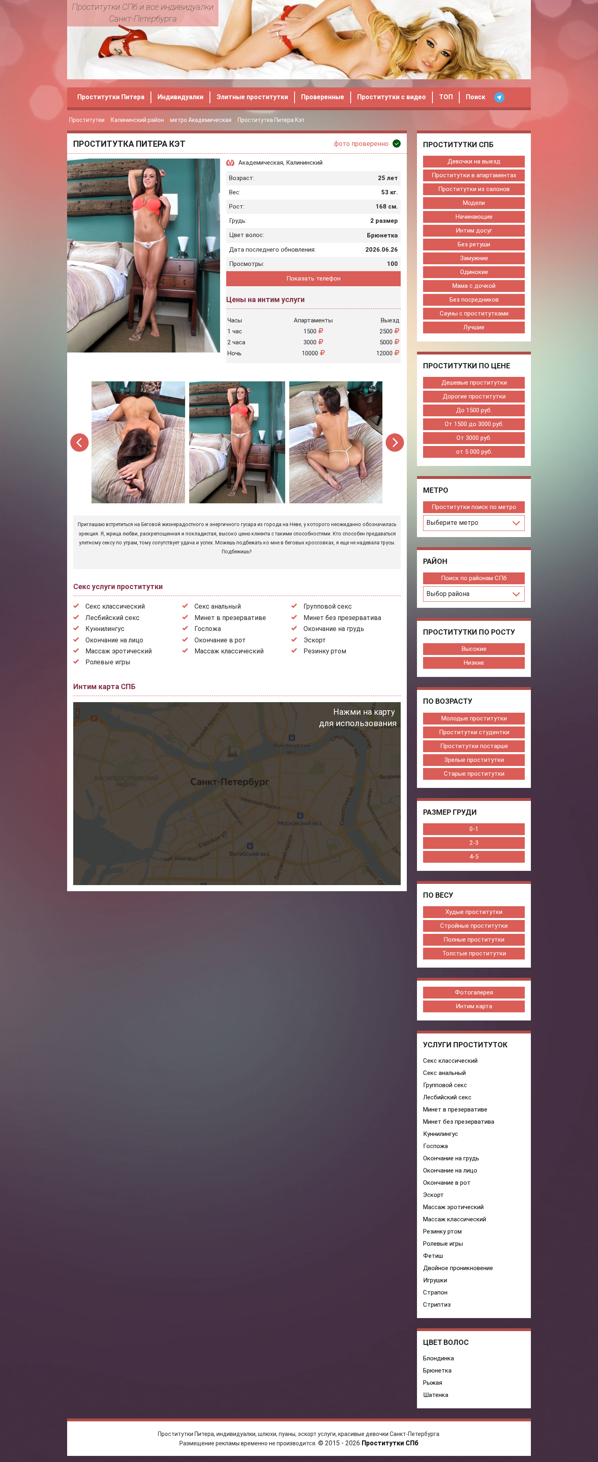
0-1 (473, 829)
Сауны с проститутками (474, 313)
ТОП (446, 97)
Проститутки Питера (110, 97)
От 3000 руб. (473, 438)
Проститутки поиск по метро (474, 507)
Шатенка (435, 1395)
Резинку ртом (324, 651)
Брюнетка (437, 1370)
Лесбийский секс (112, 618)
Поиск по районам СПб (474, 578)
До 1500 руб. (474, 410)
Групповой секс (327, 606)
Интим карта (474, 1006)
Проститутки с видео (391, 97)
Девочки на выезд (473, 161)
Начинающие (474, 216)
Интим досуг (474, 230)
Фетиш (433, 1256)
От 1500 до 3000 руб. (474, 424)
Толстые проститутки (474, 953)
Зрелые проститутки (474, 760)
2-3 (473, 842)
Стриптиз (437, 1304)
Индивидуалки (180, 97)
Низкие (474, 662)
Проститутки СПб (390, 1443)
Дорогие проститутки (474, 396)
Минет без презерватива (342, 618)
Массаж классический (229, 651)
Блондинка (438, 1358)
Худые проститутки (473, 912)
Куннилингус (104, 629)
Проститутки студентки (474, 732)
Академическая (260, 162)
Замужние (474, 258)
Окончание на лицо (114, 640)
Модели (474, 203)
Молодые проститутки (474, 718)
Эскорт (314, 640)
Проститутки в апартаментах (474, 175)
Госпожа (207, 629)
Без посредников (474, 299)
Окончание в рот (220, 640)
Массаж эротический (118, 651)
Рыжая (432, 1382)
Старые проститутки (474, 773)
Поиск (475, 97)
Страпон (435, 1292)
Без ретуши (474, 244)
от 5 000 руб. (474, 451)
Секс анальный (217, 606)
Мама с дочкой (473, 285)
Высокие (474, 649)
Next (394, 442)
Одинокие (474, 272)
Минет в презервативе (230, 618)
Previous (80, 442)
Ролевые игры (108, 662)
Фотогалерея (474, 992)
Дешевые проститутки (474, 382)
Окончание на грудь (333, 629)
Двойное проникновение (458, 1268)
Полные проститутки (473, 939)
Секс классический (115, 606)
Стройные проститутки (474, 925)
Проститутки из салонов (474, 189)
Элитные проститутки (252, 97)
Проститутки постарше (474, 746)
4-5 (473, 856)
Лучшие (474, 327)
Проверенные (322, 97)
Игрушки (435, 1280)
